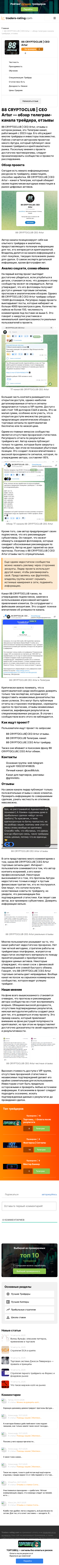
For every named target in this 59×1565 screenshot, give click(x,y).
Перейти (27, 1561)
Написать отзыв (30, 101)
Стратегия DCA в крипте (23, 1350)
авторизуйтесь (49, 1194)
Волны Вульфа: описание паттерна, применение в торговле (28, 1340)
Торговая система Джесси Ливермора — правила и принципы (32, 1362)
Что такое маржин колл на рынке (28, 1385)
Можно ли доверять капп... (28, 1402)
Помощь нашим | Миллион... (29, 1418)
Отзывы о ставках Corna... (28, 1484)
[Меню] (54, 18)
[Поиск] (47, 18)
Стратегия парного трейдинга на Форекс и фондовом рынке (32, 1374)
